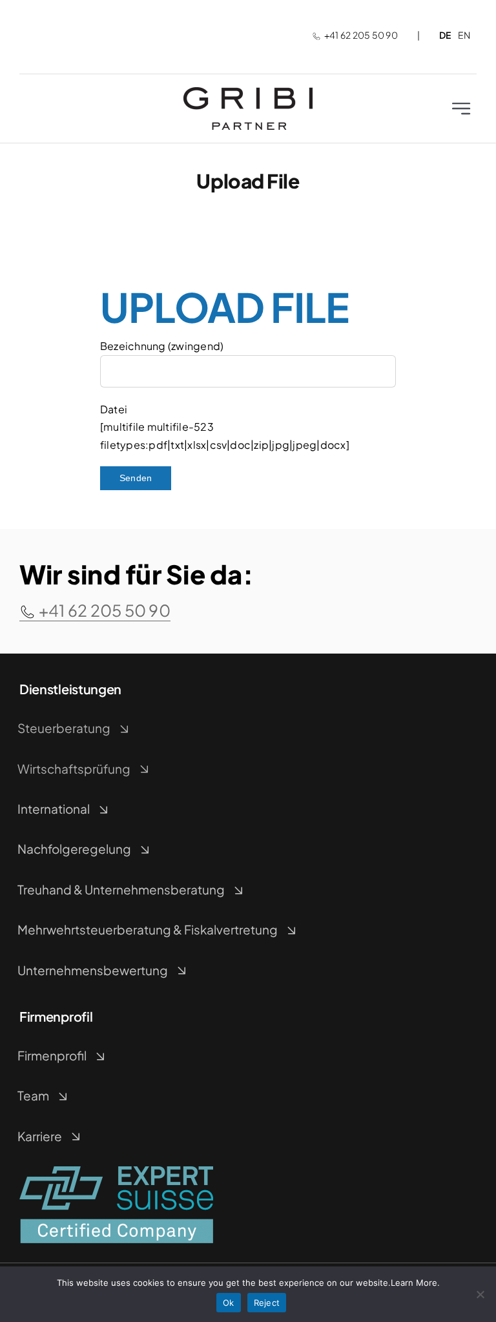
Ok (228, 1302)
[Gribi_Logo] (248, 92)
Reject (267, 1302)
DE (445, 35)
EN (464, 35)
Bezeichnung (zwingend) (161, 346)
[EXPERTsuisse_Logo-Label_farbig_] (116, 1171)
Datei (113, 409)
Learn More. (415, 1282)
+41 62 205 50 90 (361, 35)
